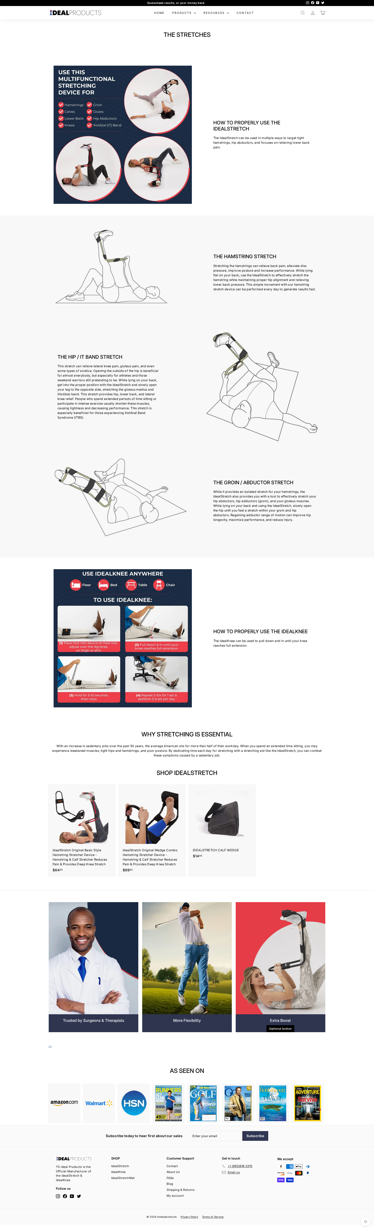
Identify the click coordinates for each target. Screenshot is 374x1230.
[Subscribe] (248, 635)
